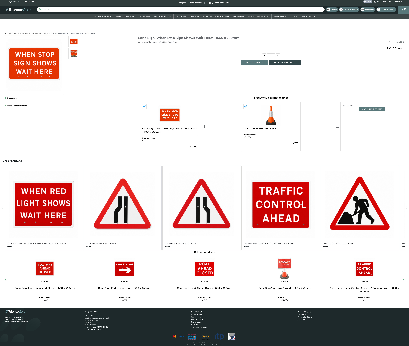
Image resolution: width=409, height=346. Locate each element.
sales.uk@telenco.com (19, 322)
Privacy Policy (302, 314)
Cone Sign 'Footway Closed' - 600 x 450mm (284, 288)
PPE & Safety (238, 16)
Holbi (205, 345)
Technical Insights (351, 9)
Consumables (144, 16)
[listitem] (43, 208)
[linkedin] (375, 2)
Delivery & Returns (304, 312)
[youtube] (378, 2)
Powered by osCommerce (215, 345)
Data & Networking (162, 16)
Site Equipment (280, 16)
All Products (195, 325)
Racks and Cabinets (102, 16)
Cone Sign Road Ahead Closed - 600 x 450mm (204, 288)
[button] (2, 208)
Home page (387, 2)
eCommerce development (194, 345)
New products (196, 322)
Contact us (398, 2)
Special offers (196, 317)
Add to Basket (254, 62)
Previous (6, 280)
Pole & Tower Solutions (258, 16)
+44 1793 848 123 (28, 2)
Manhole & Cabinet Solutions (216, 16)
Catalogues (369, 9)
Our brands (302, 319)
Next (403, 280)
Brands (334, 9)
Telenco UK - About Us (199, 327)
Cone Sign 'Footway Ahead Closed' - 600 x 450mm (45, 288)
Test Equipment (308, 16)
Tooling (294, 16)
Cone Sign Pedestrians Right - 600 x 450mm (124, 288)
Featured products (197, 319)
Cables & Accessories (124, 16)
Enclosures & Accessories (187, 16)
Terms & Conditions (305, 317)
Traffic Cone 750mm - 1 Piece (260, 128)
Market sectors (196, 314)
